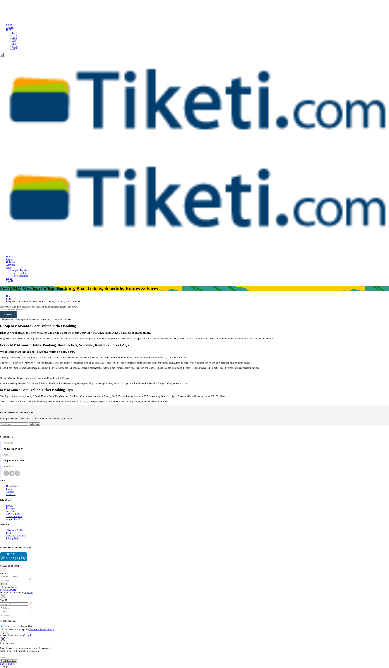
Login (9, 24)
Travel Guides (19, 273)
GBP (14, 38)
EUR (14, 33)
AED (14, 49)
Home (9, 256)
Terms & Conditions (16, 535)
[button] (194, 666)
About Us (10, 494)
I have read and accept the (28, 629)
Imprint (9, 489)
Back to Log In (7, 664)
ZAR (14, 35)
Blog (8, 533)
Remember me (10, 587)
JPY (14, 43)
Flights (9, 259)
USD (8, 30)
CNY (14, 46)
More (8, 267)
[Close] (3, 569)
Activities (10, 264)
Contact (10, 491)
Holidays (10, 262)
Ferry (8, 298)
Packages (10, 508)
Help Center (12, 486)
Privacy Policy (13, 538)
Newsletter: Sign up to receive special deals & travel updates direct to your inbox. (39, 306)
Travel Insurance (20, 275)
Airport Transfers (20, 270)
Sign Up (10, 27)
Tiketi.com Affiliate (15, 530)
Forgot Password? (8, 589)
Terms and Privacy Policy (41, 629)
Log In (29, 635)
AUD (15, 41)
